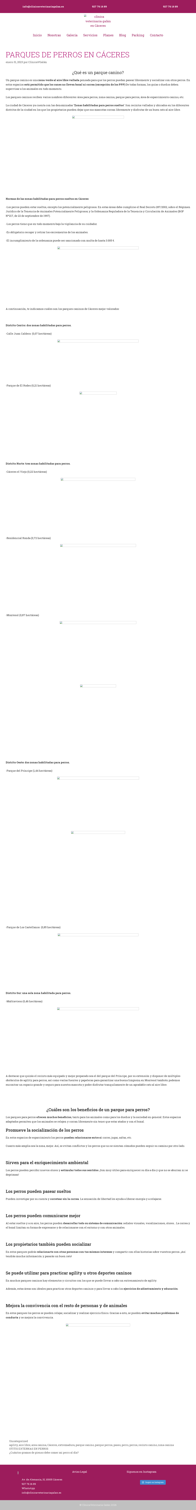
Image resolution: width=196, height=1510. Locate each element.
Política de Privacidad (86, 1477)
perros (133, 1445)
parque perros (103, 1445)
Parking (138, 35)
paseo (117, 1445)
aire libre (24, 1445)
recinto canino (147, 1445)
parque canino (85, 1445)
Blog (122, 35)
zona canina (166, 1445)
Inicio (37, 35)
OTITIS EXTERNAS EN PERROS (28, 1448)
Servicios (90, 35)
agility (13, 1445)
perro (125, 1445)
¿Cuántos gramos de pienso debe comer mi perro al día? (44, 1452)
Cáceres (52, 1445)
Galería (72, 35)
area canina (38, 1445)
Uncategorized (18, 1441)
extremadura (66, 1445)
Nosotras (54, 35)
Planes (108, 35)
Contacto (156, 35)
